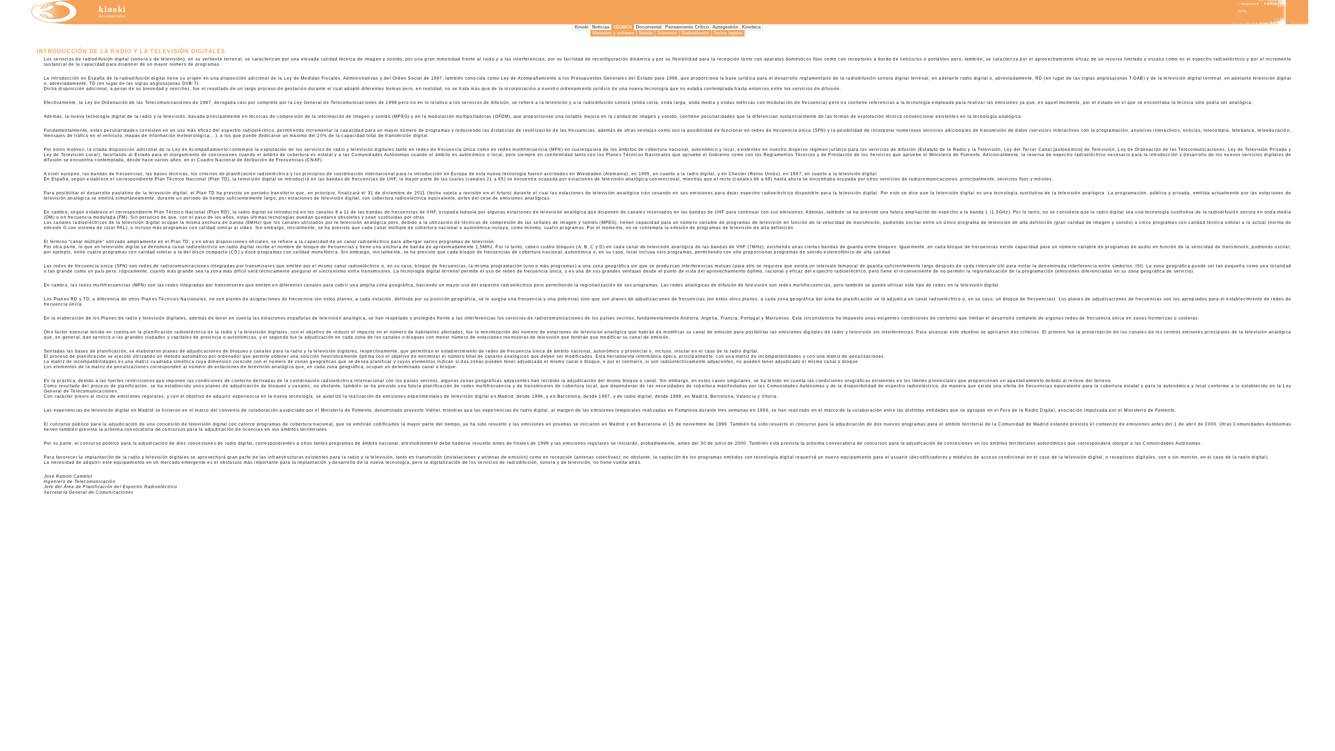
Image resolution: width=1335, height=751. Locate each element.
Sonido (646, 32)
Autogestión (725, 27)
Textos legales (728, 32)
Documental (649, 27)
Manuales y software (613, 32)
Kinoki (582, 27)
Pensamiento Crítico (687, 27)
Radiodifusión (695, 32)
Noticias (600, 27)
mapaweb (1250, 4)
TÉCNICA (622, 27)
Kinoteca (751, 27)
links (1242, 11)
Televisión (667, 32)
